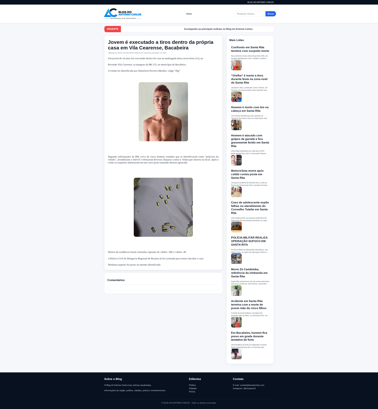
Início (189, 14)
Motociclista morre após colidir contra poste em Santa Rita (247, 174)
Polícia (192, 391)
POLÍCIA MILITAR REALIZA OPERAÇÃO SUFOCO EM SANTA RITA (249, 241)
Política (192, 385)
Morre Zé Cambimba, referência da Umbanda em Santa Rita (249, 273)
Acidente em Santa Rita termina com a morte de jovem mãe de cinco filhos (249, 304)
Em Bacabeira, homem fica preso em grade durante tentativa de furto (249, 336)
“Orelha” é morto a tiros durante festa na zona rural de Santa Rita (249, 79)
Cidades (193, 388)
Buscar (271, 14)
